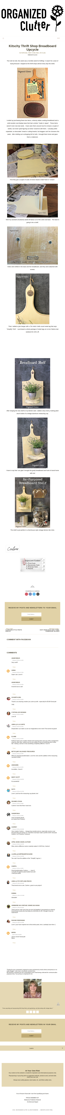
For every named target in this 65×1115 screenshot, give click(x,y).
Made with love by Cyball (46, 1109)
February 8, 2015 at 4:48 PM (17, 714)
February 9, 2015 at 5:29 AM (17, 815)
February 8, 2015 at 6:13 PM (17, 753)
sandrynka (15, 813)
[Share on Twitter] (34, 594)
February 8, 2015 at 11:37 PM (18, 791)
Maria (13, 932)
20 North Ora (16, 697)
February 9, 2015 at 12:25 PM (18, 844)
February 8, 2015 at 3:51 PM (17, 684)
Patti (13, 789)
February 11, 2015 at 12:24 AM (18, 895)
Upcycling (43, 53)
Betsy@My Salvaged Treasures (23, 751)
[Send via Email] (37, 594)
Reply (14, 667)
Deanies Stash (16, 801)
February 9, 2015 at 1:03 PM (17, 868)
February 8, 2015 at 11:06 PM (18, 779)
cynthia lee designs (18, 712)
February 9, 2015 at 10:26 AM (18, 829)
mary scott (15, 777)
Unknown (14, 765)
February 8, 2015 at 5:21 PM (17, 726)
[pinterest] (37, 1012)
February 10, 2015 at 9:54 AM (18, 883)
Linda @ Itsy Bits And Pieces (21, 881)
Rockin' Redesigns (18, 920)
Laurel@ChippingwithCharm (21, 854)
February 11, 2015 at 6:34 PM (18, 907)
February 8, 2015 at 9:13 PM (17, 767)
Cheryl (14, 866)
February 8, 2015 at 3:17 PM (17, 672)
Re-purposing (23, 53)
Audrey (14, 827)
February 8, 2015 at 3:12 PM (17, 660)
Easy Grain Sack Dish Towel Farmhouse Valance (49, 630)
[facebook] (27, 1012)
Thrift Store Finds (33, 53)
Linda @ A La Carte (18, 724)
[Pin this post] (26, 594)
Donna (13, 893)
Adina (13, 670)
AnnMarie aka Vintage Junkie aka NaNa (25, 905)
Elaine (13, 736)
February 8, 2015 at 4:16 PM (17, 699)
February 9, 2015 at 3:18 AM (17, 803)
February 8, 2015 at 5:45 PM (17, 738)
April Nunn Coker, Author (21, 842)
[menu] (3, 38)
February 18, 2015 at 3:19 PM (18, 922)
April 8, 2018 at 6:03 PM (16, 934)
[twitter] (34, 1012)
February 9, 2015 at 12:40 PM (18, 856)
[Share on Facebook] (30, 594)
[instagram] (31, 1012)
